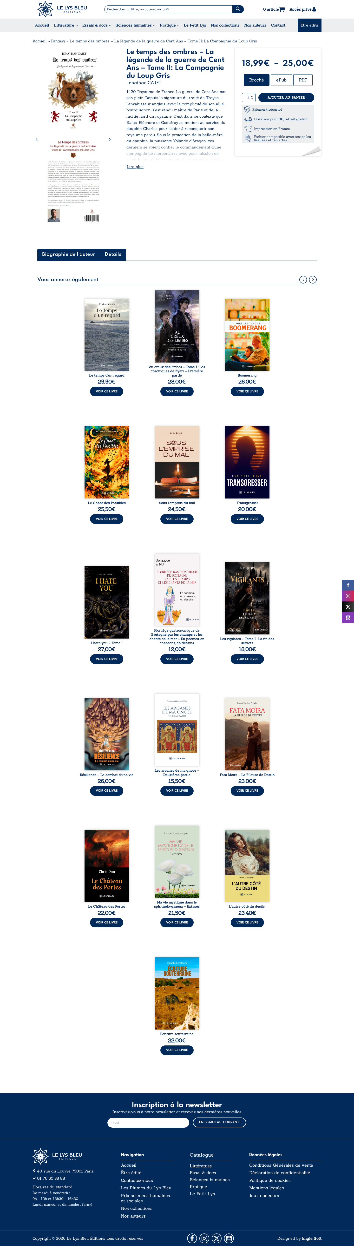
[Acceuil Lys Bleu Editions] (62, 9)
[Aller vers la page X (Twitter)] (217, 1238)
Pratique (168, 25)
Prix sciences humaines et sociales (145, 1198)
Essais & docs (95, 25)
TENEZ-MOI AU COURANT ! (219, 1122)
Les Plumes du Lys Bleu (146, 1188)
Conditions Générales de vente (281, 1165)
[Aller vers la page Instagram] (204, 1238)
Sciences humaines (134, 25)
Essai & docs (203, 1172)
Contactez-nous (137, 1180)
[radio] (256, 80)
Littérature (64, 25)
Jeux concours (264, 1195)
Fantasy (58, 41)
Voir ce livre (107, 391)
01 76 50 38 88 (51, 1178)
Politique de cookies (270, 1180)
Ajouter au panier (286, 97)
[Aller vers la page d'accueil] (69, 1156)
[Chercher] (238, 9)
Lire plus (135, 166)
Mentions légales (266, 1188)
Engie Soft (311, 1238)
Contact (278, 25)
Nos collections (225, 25)
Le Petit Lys (195, 25)
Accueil (42, 25)
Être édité (310, 25)
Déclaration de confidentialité (279, 1172)
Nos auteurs (255, 25)
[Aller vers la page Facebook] (192, 1238)
